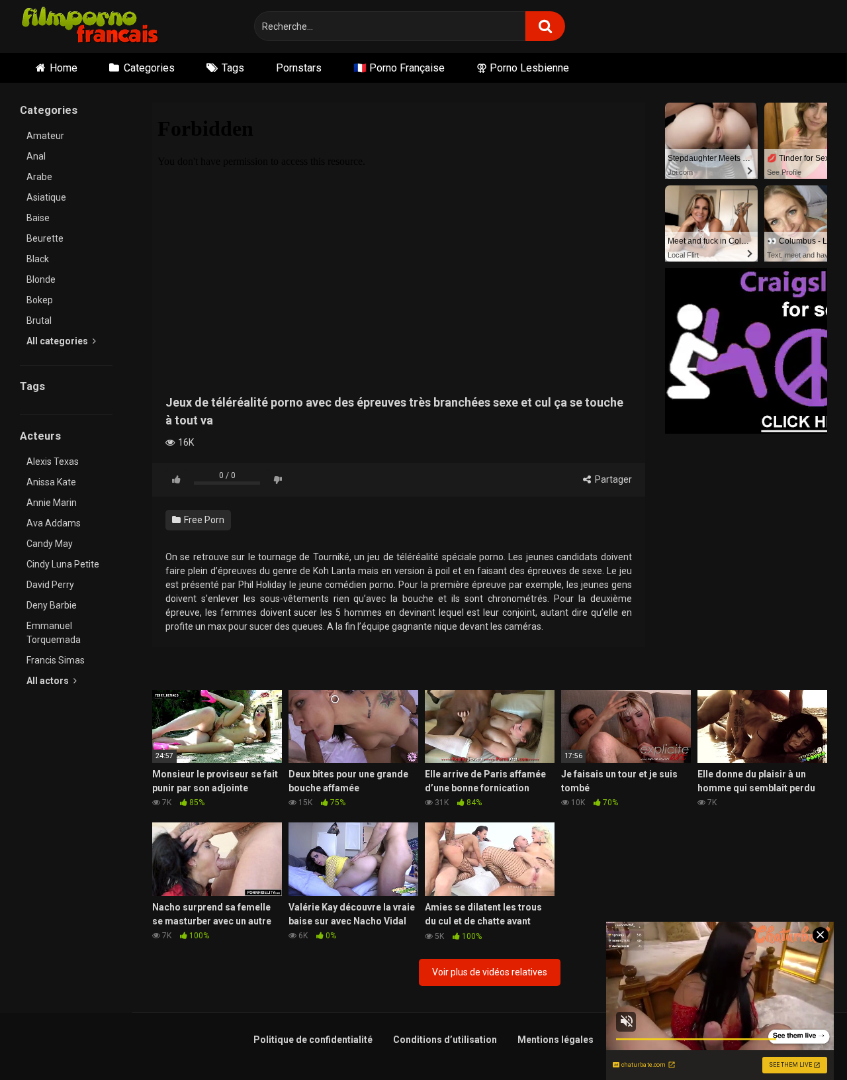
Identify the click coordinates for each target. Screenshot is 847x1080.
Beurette (45, 238)
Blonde (41, 279)
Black (37, 259)
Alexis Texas (52, 461)
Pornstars (299, 68)
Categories (149, 68)
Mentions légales (555, 1039)
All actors (48, 680)
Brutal (39, 320)
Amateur (45, 135)
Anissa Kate (51, 482)
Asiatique (46, 197)
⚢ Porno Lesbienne (522, 68)
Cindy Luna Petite (62, 564)
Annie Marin (51, 502)
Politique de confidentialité (313, 1039)
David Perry (50, 584)
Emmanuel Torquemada (53, 632)
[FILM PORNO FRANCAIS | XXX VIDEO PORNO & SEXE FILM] (90, 27)
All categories (58, 341)
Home (63, 68)
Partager (612, 479)
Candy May (49, 543)
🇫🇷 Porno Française (399, 68)
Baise (38, 218)
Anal (36, 156)
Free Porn (203, 520)
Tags (233, 68)
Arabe (39, 177)
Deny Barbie (51, 605)
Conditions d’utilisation (445, 1039)
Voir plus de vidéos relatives (489, 972)
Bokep (39, 300)
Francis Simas (55, 660)
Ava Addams (53, 523)
